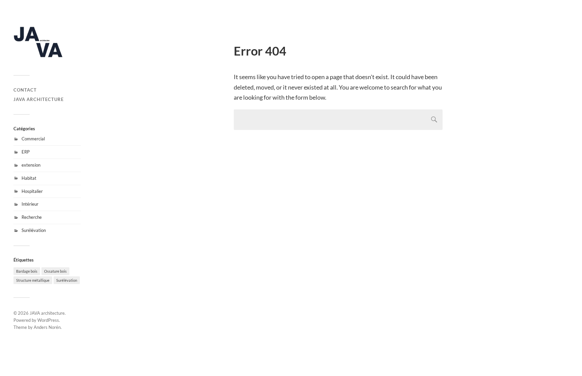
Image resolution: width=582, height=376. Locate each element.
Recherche (32, 217)
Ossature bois (55, 271)
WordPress (48, 320)
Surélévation (34, 230)
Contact (25, 90)
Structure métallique (33, 280)
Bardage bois (26, 271)
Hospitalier (32, 191)
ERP (26, 152)
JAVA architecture (38, 99)
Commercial (33, 138)
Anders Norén (47, 327)
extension (31, 165)
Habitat (29, 178)
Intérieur (30, 204)
